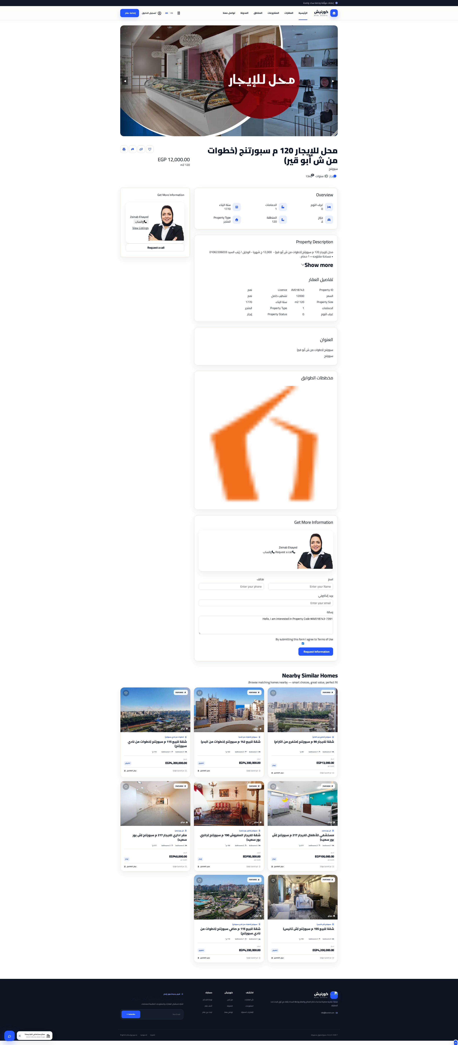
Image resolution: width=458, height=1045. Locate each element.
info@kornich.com (327, 1012)
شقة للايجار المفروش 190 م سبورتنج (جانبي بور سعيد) (230, 837)
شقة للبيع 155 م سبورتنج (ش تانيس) (308, 929)
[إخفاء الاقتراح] (20, 1035)
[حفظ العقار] (273, 693)
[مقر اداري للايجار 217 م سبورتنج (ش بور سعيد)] (155, 803)
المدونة (244, 13)
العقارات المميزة (247, 1012)
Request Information (317, 651)
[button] (151, 13)
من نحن (230, 999)
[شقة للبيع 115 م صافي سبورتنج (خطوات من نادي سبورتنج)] (229, 897)
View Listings (140, 228)
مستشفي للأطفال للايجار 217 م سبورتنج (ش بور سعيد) (303, 837)
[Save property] (150, 149)
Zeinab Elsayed (288, 547)
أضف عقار (208, 1006)
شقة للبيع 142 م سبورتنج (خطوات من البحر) (230, 742)
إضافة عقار (130, 13)
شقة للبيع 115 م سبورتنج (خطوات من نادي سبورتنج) (157, 744)
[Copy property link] (141, 149)
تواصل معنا (229, 13)
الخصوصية (143, 1035)
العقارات (288, 13)
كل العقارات (249, 999)
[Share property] (132, 149)
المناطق (258, 13)
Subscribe (131, 1014)
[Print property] (124, 149)
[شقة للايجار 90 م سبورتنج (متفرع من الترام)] (303, 709)
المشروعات (273, 13)
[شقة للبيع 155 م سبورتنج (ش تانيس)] (303, 897)
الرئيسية (303, 13)
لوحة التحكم (207, 999)
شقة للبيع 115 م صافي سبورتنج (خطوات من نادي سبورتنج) (230, 931)
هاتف (260, 579)
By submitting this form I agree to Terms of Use (304, 639)
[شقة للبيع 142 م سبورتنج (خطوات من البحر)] (229, 709)
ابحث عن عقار (207, 1012)
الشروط (152, 1035)
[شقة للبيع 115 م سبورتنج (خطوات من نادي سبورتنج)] (155, 709)
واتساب (267, 552)
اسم (330, 579)
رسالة (330, 612)
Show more (319, 264)
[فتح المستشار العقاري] (9, 1036)
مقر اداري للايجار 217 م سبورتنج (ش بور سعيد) (160, 837)
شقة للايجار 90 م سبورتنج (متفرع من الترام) (304, 742)
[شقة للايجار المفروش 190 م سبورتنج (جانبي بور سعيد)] (229, 803)
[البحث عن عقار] (178, 13)
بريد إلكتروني (325, 595)
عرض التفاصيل (279, 773)
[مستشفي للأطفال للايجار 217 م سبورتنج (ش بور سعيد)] (303, 803)
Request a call (283, 552)
